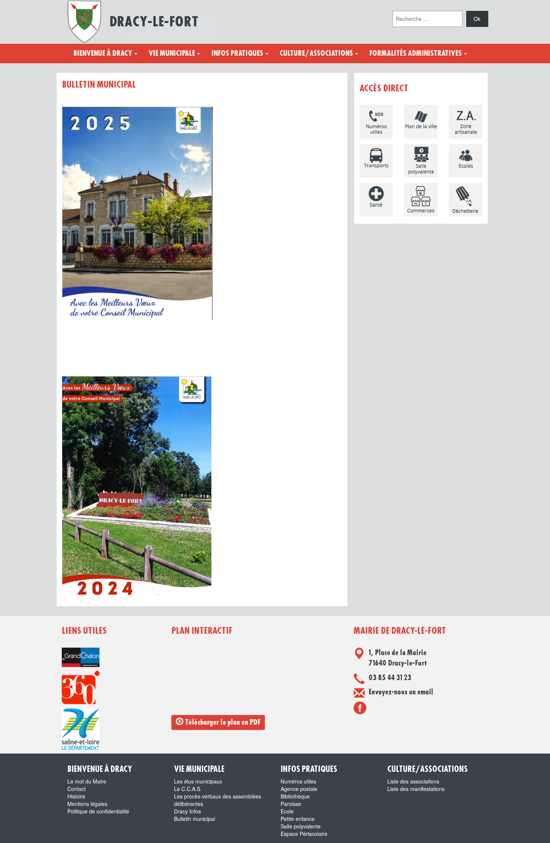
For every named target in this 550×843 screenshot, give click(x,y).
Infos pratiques (238, 53)
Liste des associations (413, 781)
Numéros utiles (298, 781)
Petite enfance (298, 818)
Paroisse (291, 803)
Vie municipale (172, 53)
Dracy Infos (187, 811)
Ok (477, 18)
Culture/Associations (316, 53)
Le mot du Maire (86, 781)
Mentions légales (87, 803)
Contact (76, 788)
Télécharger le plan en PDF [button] (221, 722)
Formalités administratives (416, 53)
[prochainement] (360, 707)
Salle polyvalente (301, 826)
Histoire (76, 796)
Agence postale (299, 788)
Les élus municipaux (198, 781)
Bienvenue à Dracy (103, 53)
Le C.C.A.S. (188, 788)
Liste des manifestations (415, 788)
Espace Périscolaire (304, 833)
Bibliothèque (295, 796)
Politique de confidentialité (98, 811)
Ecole (287, 811)
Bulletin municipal (194, 818)
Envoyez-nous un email (401, 692)
